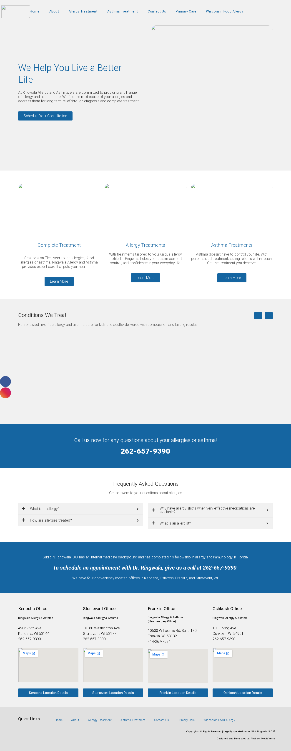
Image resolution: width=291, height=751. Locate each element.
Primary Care (186, 11)
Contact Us (157, 11)
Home (34, 11)
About (54, 11)
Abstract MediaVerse (263, 738)
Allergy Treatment (83, 11)
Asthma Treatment (122, 11)
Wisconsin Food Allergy (224, 11)
